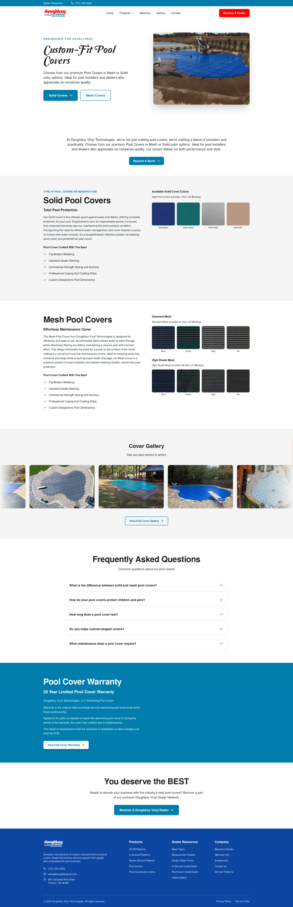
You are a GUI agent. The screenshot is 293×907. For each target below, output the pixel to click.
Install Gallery (179, 877)
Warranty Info (222, 854)
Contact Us (221, 866)
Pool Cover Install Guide (185, 871)
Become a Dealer (224, 849)
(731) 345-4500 (83, 3)
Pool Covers (135, 866)
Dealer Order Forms (183, 860)
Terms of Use (242, 901)
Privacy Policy (223, 901)
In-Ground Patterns (139, 854)
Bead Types (178, 849)
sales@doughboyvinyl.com (62, 874)
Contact (176, 13)
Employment (221, 860)
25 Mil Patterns (137, 849)
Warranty (145, 13)
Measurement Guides (183, 854)
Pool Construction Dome (142, 871)
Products (125, 13)
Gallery (161, 13)
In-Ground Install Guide (184, 866)
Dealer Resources (53, 3)
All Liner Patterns (224, 871)
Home (109, 13)
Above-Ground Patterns (142, 860)
